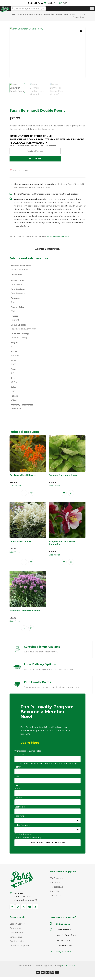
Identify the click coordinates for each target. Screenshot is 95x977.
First (16, 776)
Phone (18, 798)
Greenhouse (16, 928)
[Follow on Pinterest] (18, 906)
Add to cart (64, 493)
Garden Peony (62, 236)
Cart (65, 3)
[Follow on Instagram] (23, 906)
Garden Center (17, 924)
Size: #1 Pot (63, 480)
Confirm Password (23, 834)
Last (16, 785)
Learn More (29, 742)
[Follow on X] (35, 906)
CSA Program (56, 878)
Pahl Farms (55, 882)
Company (19, 754)
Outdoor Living (17, 941)
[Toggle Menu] (92, 8)
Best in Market (68, 965)
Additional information (47, 249)
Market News (56, 887)
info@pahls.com (63, 951)
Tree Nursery (16, 932)
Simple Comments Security (27, 837)
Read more (24, 493)
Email (17, 788)
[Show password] (77, 820)
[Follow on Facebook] (12, 906)
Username (19, 807)
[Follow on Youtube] (29, 906)
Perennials (51, 236)
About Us (54, 891)
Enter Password (22, 825)
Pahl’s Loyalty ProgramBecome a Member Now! (47, 711)
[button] (81, 31)
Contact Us (55, 895)
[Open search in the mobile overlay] (27, 8)
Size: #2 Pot (23, 480)
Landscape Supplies (19, 945)
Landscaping (16, 937)
